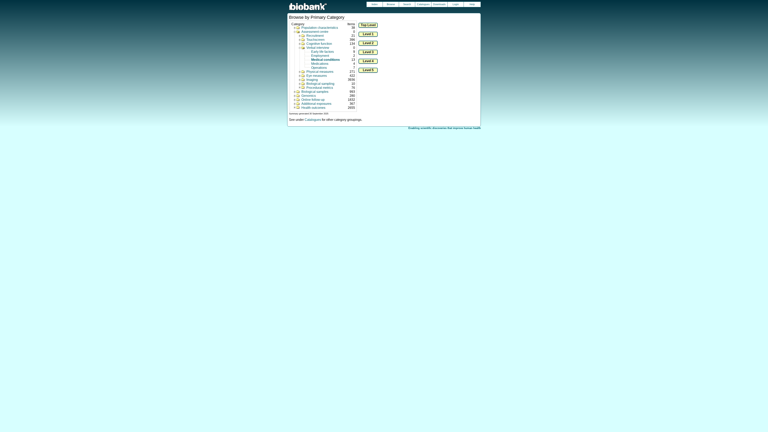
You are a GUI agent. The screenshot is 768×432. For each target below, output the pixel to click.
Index (375, 4)
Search (407, 4)
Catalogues (423, 4)
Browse (391, 4)
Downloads (439, 4)
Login (456, 4)
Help (472, 4)
